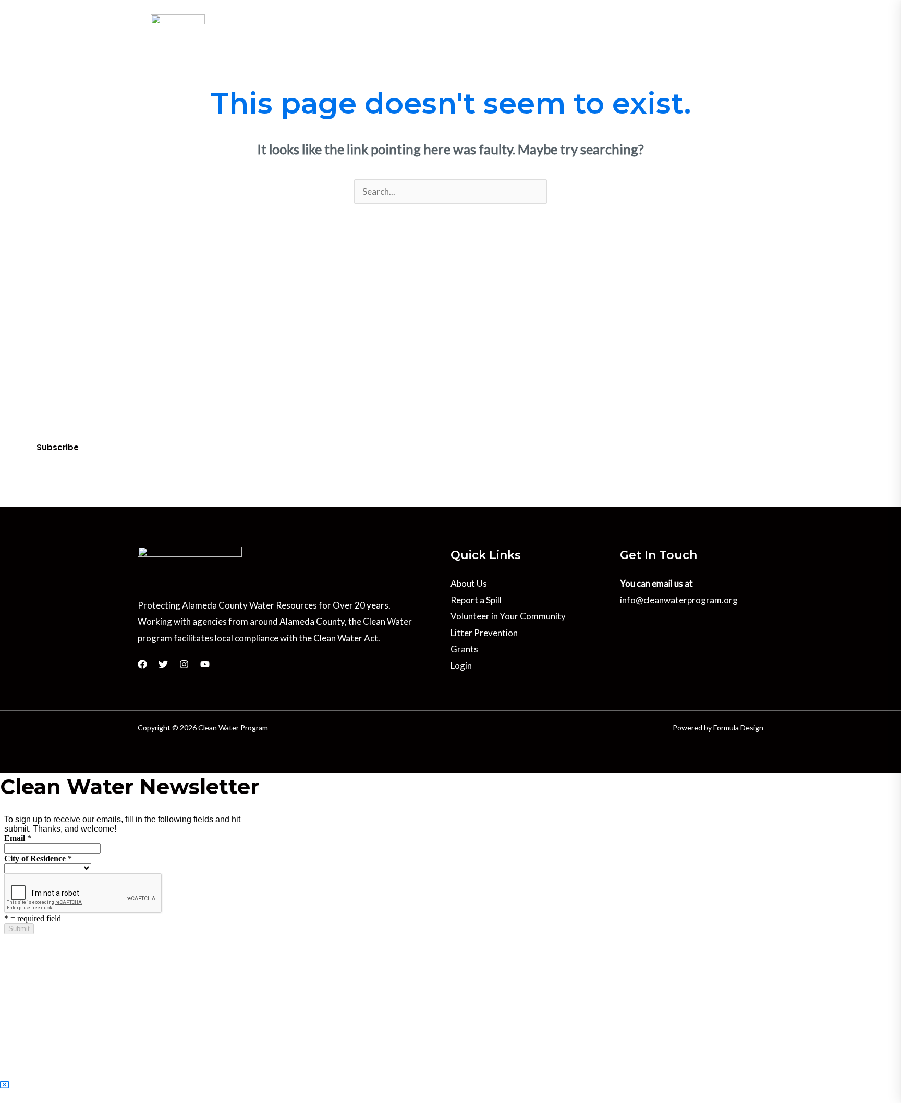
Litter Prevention (484, 632)
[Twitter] (716, 11)
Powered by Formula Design (718, 727)
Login (461, 665)
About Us (469, 583)
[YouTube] (745, 11)
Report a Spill (476, 599)
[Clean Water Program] (178, 43)
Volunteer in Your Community (508, 616)
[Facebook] (702, 11)
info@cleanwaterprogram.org (679, 599)
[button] (297, 43)
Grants (464, 648)
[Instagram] (731, 11)
